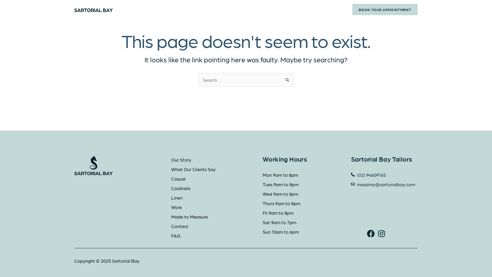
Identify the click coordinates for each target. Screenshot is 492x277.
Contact (303, 9)
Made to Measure (263, 9)
